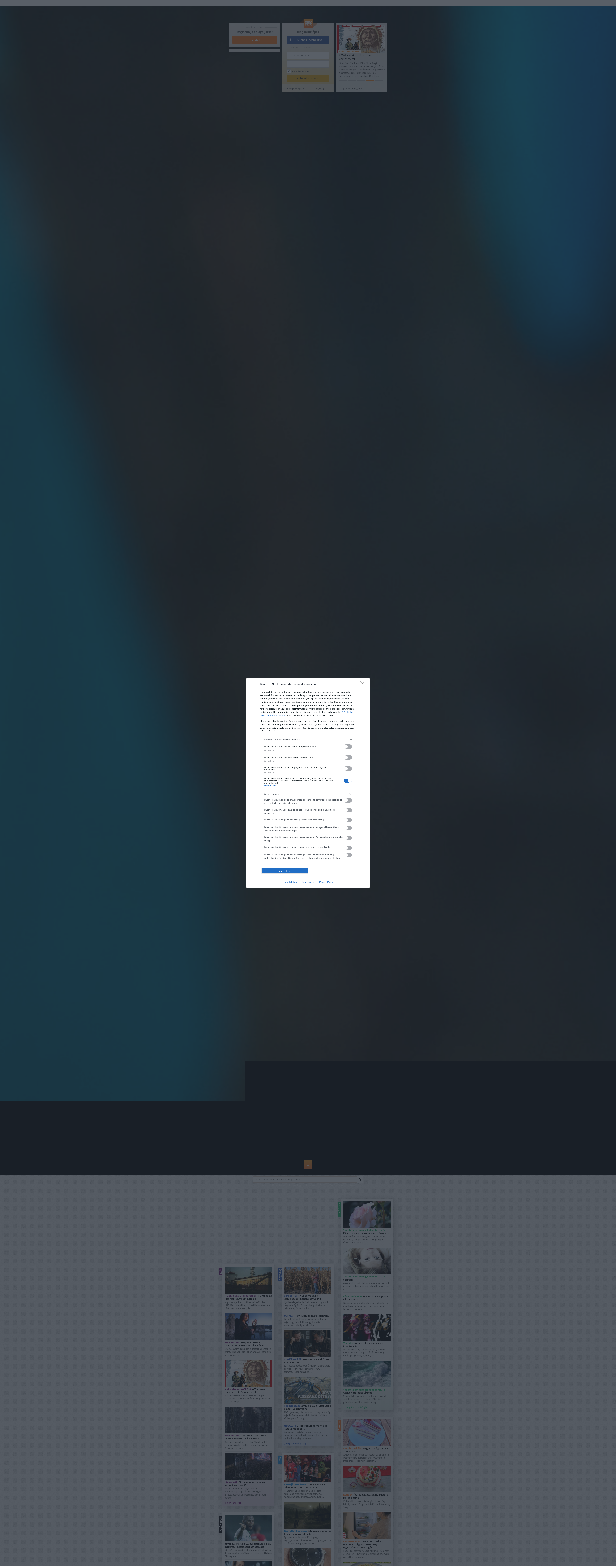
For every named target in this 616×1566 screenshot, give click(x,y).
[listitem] (308, 739)
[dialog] (308, 783)
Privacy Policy (326, 882)
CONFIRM (285, 871)
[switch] (348, 746)
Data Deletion (290, 882)
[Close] (363, 684)
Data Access (308, 882)
